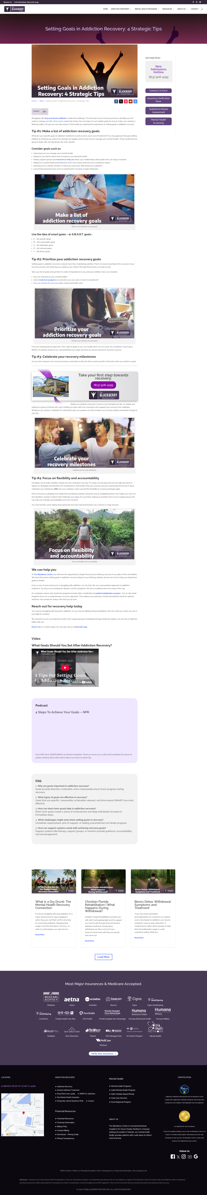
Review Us (8, 2)
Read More (39, 935)
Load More (104, 957)
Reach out (36, 627)
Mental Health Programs (146, 9)
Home (105, 9)
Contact (194, 9)
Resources (167, 9)
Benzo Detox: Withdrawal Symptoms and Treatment (153, 908)
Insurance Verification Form (158, 100)
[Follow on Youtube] (130, 101)
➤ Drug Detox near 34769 (65, 1094)
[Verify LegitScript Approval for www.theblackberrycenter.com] (184, 1094)
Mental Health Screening (158, 121)
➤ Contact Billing (62, 1130)
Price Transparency (105, 1171)
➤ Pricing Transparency (64, 1138)
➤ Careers (90, 1101)
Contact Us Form (158, 90)
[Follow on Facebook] (116, 101)
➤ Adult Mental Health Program (122, 1090)
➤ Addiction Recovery (63, 1086)
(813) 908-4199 (103, 385)
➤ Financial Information (65, 1122)
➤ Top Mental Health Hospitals (67, 1097)
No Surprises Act (140, 1171)
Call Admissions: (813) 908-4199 (26, 2)
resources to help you (65, 159)
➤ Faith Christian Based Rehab (121, 1094)
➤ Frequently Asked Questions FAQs (69, 1101)
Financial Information (123, 1171)
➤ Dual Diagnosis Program (120, 1102)
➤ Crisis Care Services (118, 1098)
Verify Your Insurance (103, 1053)
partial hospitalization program (108, 593)
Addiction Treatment (120, 9)
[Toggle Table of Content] (43, 112)
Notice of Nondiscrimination (84, 1171)
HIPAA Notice (65, 1171)
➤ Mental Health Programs (120, 1086)
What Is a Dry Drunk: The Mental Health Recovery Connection (54, 908)
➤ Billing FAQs (61, 1126)
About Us (181, 9)
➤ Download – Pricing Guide (67, 1134)
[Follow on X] (121, 101)
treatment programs (47, 280)
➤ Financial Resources (64, 1119)
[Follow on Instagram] (126, 101)
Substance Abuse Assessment (158, 110)
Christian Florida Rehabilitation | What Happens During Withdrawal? (103, 908)
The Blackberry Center (43, 574)
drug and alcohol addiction (56, 118)
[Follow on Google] (135, 101)
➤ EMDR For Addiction (86, 1094)
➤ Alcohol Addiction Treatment (67, 1090)
